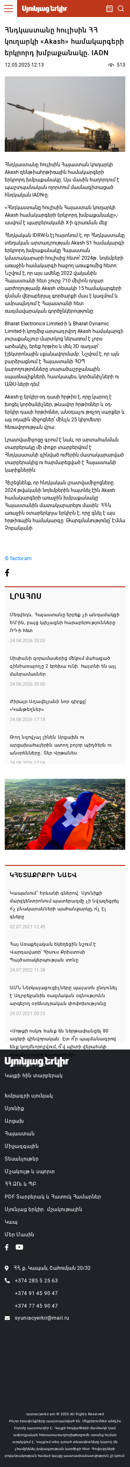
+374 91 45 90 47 (36, 1293)
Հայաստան (19, 1134)
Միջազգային (22, 1146)
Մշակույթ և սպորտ (30, 1171)
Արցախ (14, 1121)
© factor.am (18, 558)
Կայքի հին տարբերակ (33, 1076)
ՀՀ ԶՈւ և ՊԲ (20, 1184)
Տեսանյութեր (22, 1159)
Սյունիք (14, 1108)
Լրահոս (26, 596)
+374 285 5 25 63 (36, 1281)
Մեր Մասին (19, 1235)
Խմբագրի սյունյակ (29, 1096)
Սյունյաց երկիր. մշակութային (43, 1209)
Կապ (11, 1222)
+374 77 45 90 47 (36, 1306)
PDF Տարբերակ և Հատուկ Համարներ (53, 1197)
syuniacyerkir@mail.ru (42, 1318)
